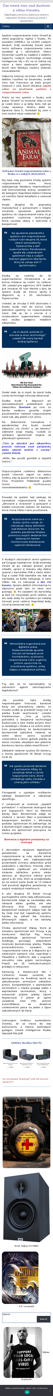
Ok (27, 1392)
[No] (49, 1390)
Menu (6, 26)
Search (6, 1314)
